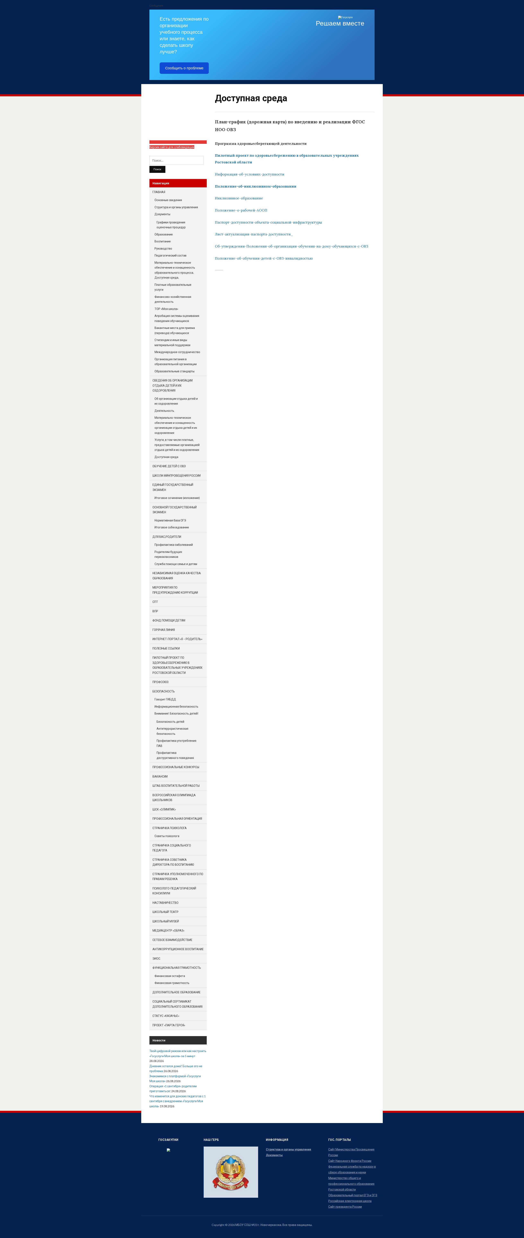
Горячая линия (163, 629)
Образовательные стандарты (174, 371)
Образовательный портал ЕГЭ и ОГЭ (352, 1195)
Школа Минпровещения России (176, 475)
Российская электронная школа (350, 1201)
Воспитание (163, 241)
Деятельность (164, 410)
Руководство (163, 248)
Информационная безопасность (176, 706)
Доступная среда (166, 457)
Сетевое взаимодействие (172, 940)
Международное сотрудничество (177, 352)
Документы (162, 214)
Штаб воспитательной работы (176, 785)
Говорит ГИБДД (165, 699)
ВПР (155, 611)
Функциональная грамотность (176, 967)
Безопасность (163, 691)
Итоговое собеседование (172, 527)
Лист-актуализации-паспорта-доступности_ (254, 234)
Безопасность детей (170, 721)
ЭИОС (156, 958)
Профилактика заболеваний (174, 544)
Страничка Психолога (169, 828)
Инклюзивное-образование (239, 198)
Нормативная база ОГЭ (170, 520)
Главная (158, 192)
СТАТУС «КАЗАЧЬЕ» (165, 1015)
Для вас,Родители (166, 536)
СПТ (155, 601)
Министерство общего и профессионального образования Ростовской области (351, 1183)
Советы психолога (167, 836)
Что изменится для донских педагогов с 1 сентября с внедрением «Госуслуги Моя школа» (177, 1101)
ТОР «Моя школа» (166, 309)
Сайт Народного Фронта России (349, 1161)
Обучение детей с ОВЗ (169, 466)
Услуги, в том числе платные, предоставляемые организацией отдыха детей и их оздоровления (177, 444)
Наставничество (165, 902)
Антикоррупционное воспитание (178, 949)
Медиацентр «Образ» (168, 930)
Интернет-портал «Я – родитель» (177, 639)
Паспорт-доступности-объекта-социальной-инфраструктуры (268, 222)
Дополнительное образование (176, 992)
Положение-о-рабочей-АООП (241, 210)
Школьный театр (165, 912)
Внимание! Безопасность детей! (177, 713)
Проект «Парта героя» (168, 1025)
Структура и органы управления (176, 207)
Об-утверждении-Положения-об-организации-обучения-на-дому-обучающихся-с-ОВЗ (291, 246)
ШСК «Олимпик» (164, 809)
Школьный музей (165, 921)
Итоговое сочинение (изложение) (177, 498)
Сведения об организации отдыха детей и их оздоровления (172, 385)
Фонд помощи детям (168, 620)
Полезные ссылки (166, 648)
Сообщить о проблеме (184, 68)
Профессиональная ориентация (177, 818)
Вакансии (160, 776)
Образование (164, 234)
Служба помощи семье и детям (176, 564)
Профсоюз (160, 682)
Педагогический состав (170, 255)
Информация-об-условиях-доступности (249, 174)
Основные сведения (168, 200)
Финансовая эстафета (170, 976)
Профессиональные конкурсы (175, 767)
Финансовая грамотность (172, 983)
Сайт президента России (345, 1206)
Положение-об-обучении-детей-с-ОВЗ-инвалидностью (264, 258)
